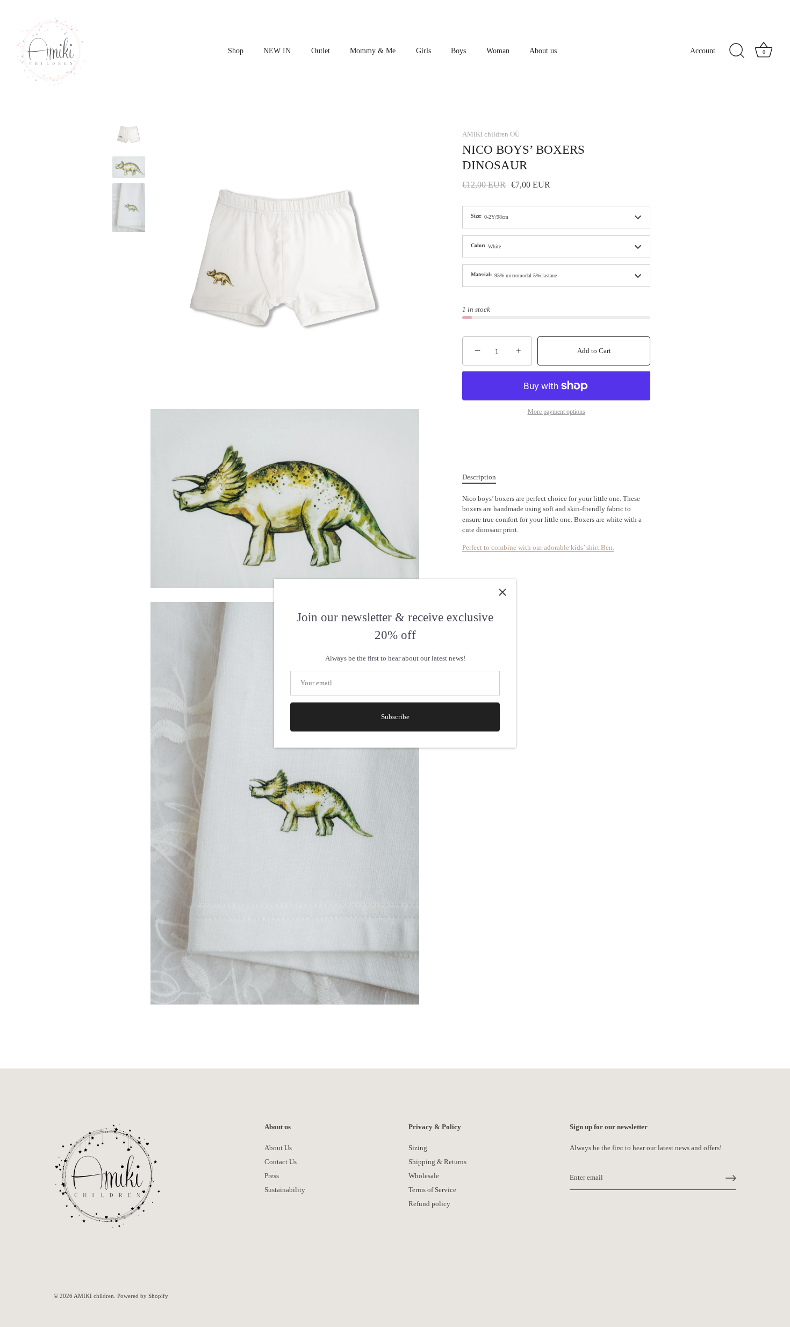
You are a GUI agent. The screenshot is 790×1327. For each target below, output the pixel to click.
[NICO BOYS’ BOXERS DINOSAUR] (129, 167)
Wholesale (423, 1176)
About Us (278, 1148)
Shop (235, 50)
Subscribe (395, 717)
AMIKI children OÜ (491, 134)
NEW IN (277, 50)
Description (479, 477)
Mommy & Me (373, 50)
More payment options (556, 411)
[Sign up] (731, 1178)
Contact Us (280, 1162)
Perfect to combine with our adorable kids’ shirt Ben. (538, 547)
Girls (423, 50)
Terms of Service (432, 1190)
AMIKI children (94, 1296)
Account (702, 50)
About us (543, 50)
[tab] (484, 477)
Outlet (320, 50)
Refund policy (429, 1204)
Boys (458, 50)
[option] (128, 136)
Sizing (417, 1148)
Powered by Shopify (142, 1296)
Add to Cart (594, 351)
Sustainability (284, 1190)
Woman (497, 50)
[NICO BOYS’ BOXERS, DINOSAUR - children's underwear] (129, 135)
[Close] (502, 592)
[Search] (737, 51)
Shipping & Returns (437, 1162)
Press (271, 1176)
